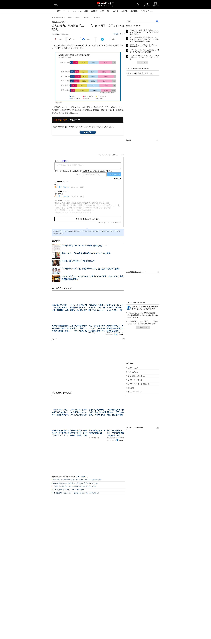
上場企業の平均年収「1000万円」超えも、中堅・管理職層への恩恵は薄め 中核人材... (60, 307)
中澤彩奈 (115, 34)
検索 (157, 21)
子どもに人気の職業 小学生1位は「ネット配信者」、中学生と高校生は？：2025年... (97, 412)
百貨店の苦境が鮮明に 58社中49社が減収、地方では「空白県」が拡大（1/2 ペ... (60, 328)
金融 (108, 11)
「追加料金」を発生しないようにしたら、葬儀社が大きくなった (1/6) (96, 307)
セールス (67, 11)
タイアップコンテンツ (135, 380)
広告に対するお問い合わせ (136, 376)
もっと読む (143, 62)
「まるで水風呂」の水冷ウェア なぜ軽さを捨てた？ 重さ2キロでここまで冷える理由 (144, 57)
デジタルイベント (147, 11)
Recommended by (110, 334)
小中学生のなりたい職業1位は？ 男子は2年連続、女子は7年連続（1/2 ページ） (115, 412)
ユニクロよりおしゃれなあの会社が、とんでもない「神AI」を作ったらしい (75, 483)
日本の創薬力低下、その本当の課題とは (97, 432)
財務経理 (94, 11)
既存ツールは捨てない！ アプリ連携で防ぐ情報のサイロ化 (115, 433)
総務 (86, 11)
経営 (59, 11)
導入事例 (134, 11)
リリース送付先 (133, 372)
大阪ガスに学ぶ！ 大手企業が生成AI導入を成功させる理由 (115, 328)
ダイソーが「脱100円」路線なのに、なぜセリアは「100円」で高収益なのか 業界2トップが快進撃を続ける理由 (144, 39)
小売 (102, 11)
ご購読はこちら (142, 327)
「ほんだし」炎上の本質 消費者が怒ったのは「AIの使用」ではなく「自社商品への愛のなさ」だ (144, 32)
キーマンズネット (81, 476)
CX (74, 11)
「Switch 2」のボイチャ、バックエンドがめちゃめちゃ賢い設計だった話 (74, 486)
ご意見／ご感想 (133, 368)
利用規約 (131, 388)
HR (80, 11)
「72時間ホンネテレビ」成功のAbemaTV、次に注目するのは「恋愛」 (91, 269)
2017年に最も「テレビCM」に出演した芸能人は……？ (85, 246)
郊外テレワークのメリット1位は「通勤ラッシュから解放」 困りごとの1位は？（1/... (115, 307)
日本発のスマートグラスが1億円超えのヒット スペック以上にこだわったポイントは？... (79, 412)
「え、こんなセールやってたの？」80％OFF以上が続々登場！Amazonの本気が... (96, 328)
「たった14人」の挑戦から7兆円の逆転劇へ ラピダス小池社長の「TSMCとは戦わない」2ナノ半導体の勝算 (143, 315)
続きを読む (88, 132)
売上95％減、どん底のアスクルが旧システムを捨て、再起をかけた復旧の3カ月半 (77, 480)
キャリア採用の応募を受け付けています (141, 73)
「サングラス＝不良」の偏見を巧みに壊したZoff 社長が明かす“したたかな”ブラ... (60, 412)
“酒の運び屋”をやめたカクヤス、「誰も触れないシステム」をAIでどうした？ (76, 493)
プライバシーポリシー (135, 392)
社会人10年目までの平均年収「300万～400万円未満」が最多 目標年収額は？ (78, 433)
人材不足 (124, 11)
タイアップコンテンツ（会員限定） (139, 384)
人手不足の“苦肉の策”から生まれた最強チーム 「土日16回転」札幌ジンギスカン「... (78, 328)
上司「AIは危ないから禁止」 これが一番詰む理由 (68, 489)
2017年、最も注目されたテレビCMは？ (78, 261)
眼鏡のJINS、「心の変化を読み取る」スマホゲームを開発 (86, 253)
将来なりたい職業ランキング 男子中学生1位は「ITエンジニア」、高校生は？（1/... (60, 433)
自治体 (115, 11)
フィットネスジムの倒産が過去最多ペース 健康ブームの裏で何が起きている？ (78, 307)
